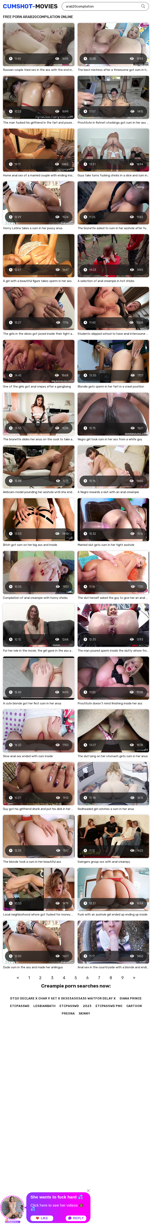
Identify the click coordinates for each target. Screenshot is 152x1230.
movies (30, 6)
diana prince (131, 998)
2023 (87, 1006)
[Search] (143, 6)
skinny (84, 1013)
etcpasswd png (109, 1006)
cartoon (134, 1006)
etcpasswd (19, 1006)
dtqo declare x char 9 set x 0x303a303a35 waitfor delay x (63, 998)
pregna (68, 1013)
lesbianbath (44, 1006)
